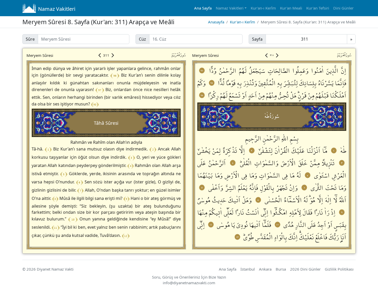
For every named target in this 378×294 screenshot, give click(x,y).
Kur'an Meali (291, 8)
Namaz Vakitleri (56, 8)
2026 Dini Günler (305, 269)
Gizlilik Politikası (339, 269)
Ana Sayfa (203, 8)
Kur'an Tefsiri (317, 8)
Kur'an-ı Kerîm (263, 8)
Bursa (281, 269)
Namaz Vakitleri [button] (230, 8)
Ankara (265, 269)
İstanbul (247, 269)
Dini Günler (343, 8)
